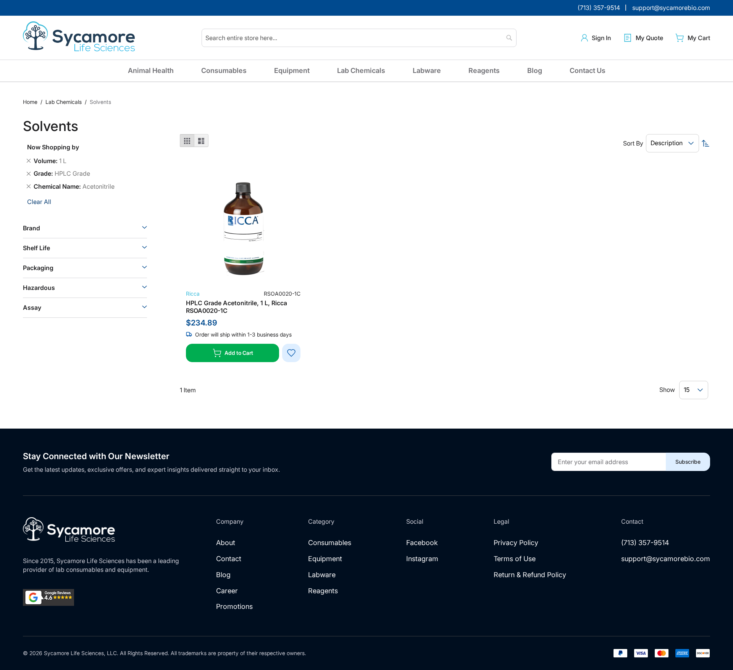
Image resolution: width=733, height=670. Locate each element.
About (225, 543)
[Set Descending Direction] (705, 143)
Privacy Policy (516, 543)
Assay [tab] (32, 307)
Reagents (484, 70)
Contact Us (587, 70)
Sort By (633, 143)
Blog (534, 70)
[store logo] (80, 37)
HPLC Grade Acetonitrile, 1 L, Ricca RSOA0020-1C (236, 306)
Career (227, 591)
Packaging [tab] (38, 268)
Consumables (224, 70)
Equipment (292, 70)
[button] (596, 38)
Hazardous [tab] (39, 287)
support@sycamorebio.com (665, 559)
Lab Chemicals (361, 70)
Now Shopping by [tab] (53, 147)
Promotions (234, 606)
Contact (228, 559)
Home (31, 102)
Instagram (422, 559)
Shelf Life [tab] (36, 248)
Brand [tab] (31, 228)
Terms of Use (515, 559)
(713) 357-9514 (645, 543)
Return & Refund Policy (530, 575)
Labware (427, 70)
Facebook (422, 543)
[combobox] (359, 38)
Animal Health (151, 70)
